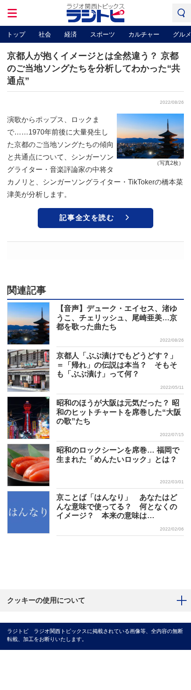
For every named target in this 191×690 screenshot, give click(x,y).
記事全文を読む (87, 217)
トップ (16, 34)
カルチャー (143, 34)
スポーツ (102, 34)
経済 (70, 34)
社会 (45, 34)
